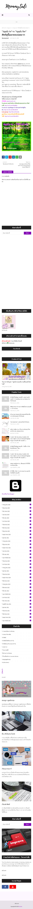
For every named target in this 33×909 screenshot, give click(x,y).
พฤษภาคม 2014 (17, 577)
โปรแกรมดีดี (5, 650)
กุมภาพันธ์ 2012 (17, 594)
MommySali (5, 38)
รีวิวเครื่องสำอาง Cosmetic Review (10, 656)
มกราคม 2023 (17, 521)
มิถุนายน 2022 (17, 531)
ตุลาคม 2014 (17, 571)
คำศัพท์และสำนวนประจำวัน (9, 643)
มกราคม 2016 (17, 564)
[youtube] (12, 887)
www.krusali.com (11, 101)
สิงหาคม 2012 (17, 587)
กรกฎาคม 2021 (17, 541)
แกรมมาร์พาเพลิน (6, 634)
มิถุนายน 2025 (17, 508)
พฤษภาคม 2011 (17, 617)
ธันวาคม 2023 (17, 511)
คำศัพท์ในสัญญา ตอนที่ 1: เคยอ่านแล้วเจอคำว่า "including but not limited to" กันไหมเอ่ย (20, 399)
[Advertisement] (16, 253)
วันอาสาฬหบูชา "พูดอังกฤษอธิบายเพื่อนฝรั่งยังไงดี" (16, 383)
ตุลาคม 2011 (17, 607)
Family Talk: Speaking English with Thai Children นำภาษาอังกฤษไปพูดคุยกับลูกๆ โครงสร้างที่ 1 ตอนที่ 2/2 (20, 438)
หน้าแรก (4, 28)
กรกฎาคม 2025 (17, 504)
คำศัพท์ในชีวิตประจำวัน (8, 640)
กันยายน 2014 (17, 574)
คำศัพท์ (4, 637)
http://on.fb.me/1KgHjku (11, 105)
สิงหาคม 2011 (17, 614)
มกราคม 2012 (17, 597)
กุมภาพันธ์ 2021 (17, 557)
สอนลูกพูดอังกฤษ (6, 659)
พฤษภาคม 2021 (17, 548)
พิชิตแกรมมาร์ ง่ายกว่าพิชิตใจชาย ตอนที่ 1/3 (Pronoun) (20, 407)
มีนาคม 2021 (17, 554)
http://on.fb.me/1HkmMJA (11, 109)
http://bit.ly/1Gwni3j (14, 112)
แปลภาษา (4, 647)
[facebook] (5, 887)
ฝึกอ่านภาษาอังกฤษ (7, 653)
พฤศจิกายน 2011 (17, 604)
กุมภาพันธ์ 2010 (17, 620)
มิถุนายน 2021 (17, 544)
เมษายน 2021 (17, 551)
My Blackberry (5, 662)
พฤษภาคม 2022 (17, 534)
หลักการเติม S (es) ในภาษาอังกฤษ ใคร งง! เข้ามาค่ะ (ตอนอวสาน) (20, 430)
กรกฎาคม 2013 (17, 584)
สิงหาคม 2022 (17, 528)
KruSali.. (21, 906)
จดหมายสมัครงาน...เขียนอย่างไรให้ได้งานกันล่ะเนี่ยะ (20, 464)
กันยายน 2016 (17, 561)
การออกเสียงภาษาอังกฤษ (8, 631)
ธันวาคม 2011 (17, 601)
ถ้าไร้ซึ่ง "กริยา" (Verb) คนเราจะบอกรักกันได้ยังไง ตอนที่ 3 (20, 472)
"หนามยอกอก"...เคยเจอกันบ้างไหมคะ (19, 422)
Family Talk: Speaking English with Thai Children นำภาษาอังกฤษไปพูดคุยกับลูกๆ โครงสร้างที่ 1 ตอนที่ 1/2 (20, 455)
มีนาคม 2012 (17, 591)
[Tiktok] (20, 887)
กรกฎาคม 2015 (17, 567)
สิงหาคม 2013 (17, 581)
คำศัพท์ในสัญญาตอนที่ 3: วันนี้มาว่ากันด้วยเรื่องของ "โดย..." (20, 447)
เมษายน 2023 (17, 514)
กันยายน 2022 (17, 524)
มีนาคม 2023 (17, 518)
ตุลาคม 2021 (17, 538)
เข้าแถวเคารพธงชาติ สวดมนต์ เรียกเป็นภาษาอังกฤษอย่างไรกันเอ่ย (20, 415)
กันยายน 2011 (17, 611)
